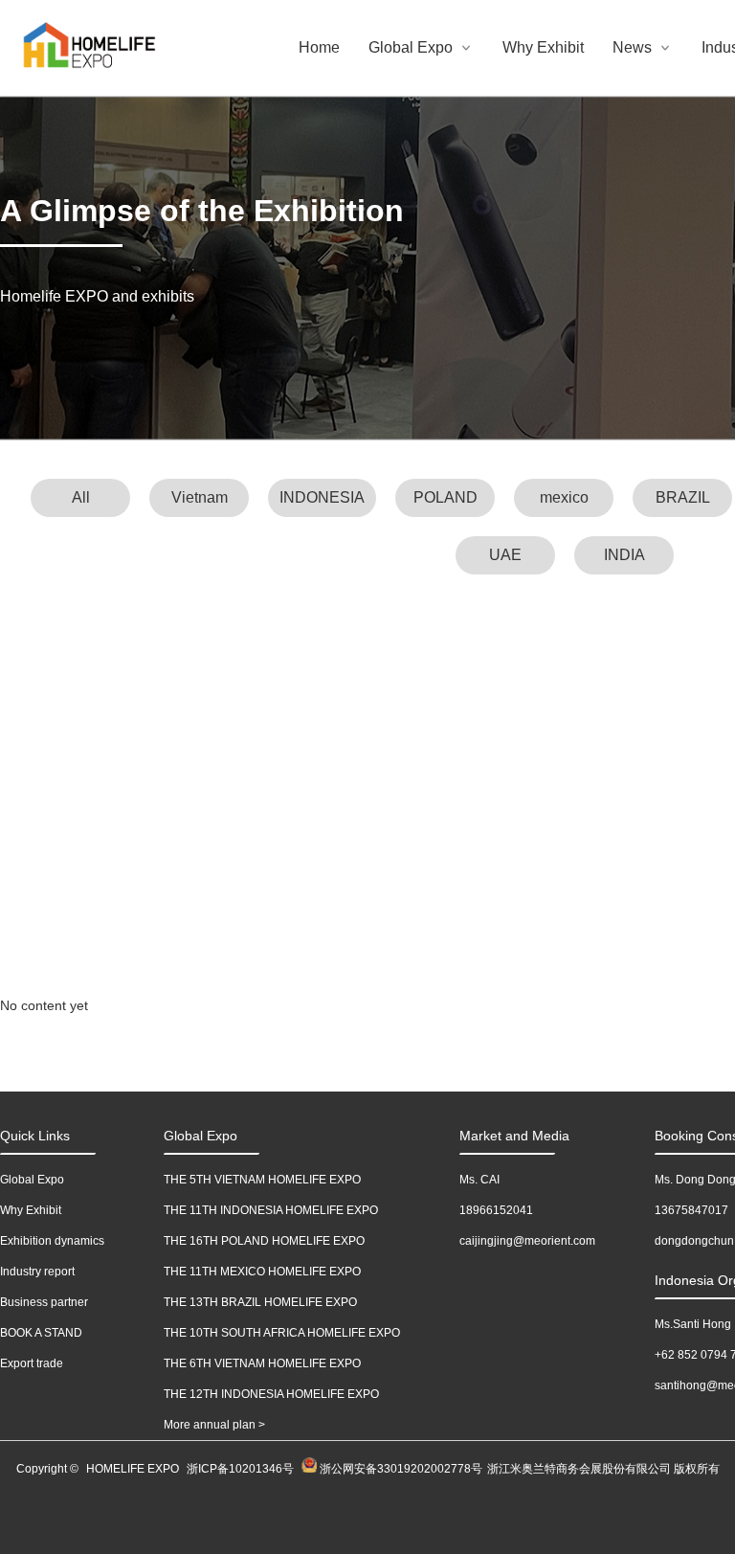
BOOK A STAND (41, 1333)
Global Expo (410, 47)
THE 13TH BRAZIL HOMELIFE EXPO (260, 1302)
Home (319, 47)
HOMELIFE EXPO (132, 1468)
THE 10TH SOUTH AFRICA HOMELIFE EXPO (282, 1333)
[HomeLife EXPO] (57, 48)
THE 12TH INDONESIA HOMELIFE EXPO (271, 1394)
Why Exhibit (543, 47)
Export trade (31, 1363)
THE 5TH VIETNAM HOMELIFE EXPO (262, 1179)
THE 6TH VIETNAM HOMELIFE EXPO (262, 1363)
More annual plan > (214, 1424)
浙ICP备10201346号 (240, 1468)
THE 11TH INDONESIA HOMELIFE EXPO (271, 1210)
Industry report (37, 1271)
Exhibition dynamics (52, 1241)
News (632, 47)
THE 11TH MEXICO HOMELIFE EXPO (262, 1271)
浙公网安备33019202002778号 (399, 1468)
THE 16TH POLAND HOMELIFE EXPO (264, 1241)
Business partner (44, 1302)
